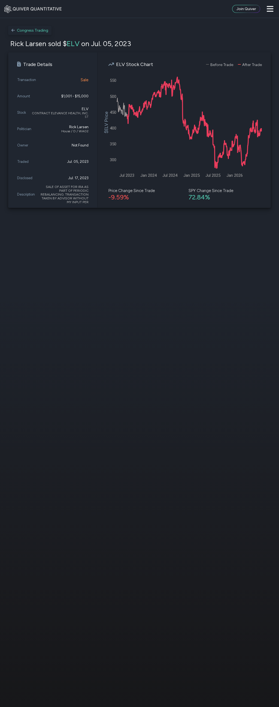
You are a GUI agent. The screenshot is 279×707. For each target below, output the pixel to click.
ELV (73, 43)
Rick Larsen (79, 127)
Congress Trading (32, 30)
